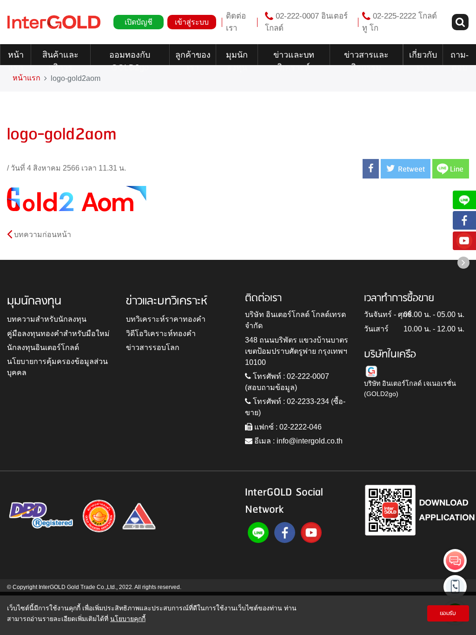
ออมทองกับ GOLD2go (129, 57)
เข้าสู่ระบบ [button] (192, 22)
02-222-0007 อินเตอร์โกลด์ (306, 22)
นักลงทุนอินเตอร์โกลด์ (43, 347)
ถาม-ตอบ (459, 57)
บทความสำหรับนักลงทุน (46, 319)
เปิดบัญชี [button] (138, 22)
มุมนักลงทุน (237, 57)
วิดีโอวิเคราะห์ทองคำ (161, 333)
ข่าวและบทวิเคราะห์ (293, 57)
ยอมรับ (448, 613)
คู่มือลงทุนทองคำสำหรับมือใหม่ (58, 333)
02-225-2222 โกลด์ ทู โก (399, 22)
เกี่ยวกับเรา (423, 57)
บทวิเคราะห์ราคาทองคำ (165, 319)
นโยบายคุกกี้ (127, 618)
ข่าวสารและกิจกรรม (366, 57)
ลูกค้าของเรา (193, 57)
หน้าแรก (16, 57)
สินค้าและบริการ (60, 57)
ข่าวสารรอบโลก (152, 347)
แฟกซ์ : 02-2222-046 (287, 427)
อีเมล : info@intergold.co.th (297, 441)
